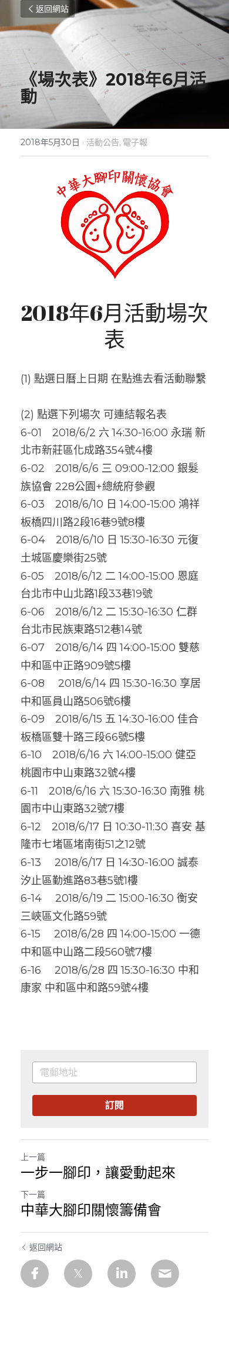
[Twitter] (78, 1273)
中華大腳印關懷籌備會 (91, 1210)
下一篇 (33, 1194)
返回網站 (52, 9)
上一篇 (33, 1157)
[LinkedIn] (121, 1273)
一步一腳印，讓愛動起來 (98, 1172)
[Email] (165, 1273)
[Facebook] (35, 1273)
